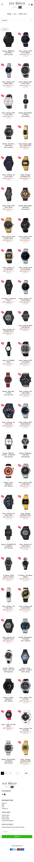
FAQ (3, 806)
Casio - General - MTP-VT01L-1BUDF (25, 51)
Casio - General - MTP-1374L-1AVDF (25, 237)
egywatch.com (18, 845)
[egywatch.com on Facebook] (2, 794)
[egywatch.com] (17, 4)
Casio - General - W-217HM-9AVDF (8, 268)
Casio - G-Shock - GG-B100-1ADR (8, 423)
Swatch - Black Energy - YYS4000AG (8, 760)
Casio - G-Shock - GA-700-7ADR (25, 729)
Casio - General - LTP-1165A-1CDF (8, 607)
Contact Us (5, 808)
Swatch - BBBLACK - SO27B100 (8, 51)
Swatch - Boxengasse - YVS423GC (25, 638)
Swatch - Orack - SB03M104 (9, 483)
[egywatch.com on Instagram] (4, 794)
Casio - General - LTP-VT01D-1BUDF (25, 299)
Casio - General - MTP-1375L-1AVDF (25, 82)
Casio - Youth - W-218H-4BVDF (8, 725)
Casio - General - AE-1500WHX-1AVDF (8, 638)
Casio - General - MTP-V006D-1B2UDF (25, 423)
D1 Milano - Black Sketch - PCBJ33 (8, 576)
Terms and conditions (7, 820)
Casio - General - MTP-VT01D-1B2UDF (25, 268)
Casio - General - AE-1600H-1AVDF (25, 545)
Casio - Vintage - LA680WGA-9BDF (25, 760)
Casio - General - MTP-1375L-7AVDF (8, 113)
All (15, 14)
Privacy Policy (5, 815)
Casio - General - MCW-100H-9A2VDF (26, 326)
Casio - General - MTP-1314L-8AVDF (25, 361)
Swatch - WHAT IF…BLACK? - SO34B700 (8, 454)
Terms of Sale (5, 818)
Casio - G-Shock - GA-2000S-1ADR (8, 514)
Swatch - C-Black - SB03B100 (8, 698)
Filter (4, 29)
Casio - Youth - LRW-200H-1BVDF (8, 206)
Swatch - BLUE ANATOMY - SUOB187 (25, 669)
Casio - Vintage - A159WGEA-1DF (26, 175)
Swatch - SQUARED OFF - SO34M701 (8, 545)
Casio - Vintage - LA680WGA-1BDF (25, 514)
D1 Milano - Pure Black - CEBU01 (25, 576)
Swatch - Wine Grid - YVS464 (8, 392)
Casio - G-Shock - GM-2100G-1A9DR (25, 607)
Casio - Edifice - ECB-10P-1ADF (25, 698)
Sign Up (17, 836)
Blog (3, 805)
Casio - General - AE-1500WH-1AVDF (8, 330)
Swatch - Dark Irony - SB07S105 (8, 144)
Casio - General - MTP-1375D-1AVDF (25, 483)
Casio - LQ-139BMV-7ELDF (8, 361)
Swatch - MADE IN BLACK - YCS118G (8, 669)
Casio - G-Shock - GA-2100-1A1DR (8, 175)
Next (26, 773)
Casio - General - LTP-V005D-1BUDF (8, 82)
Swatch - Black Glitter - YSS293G (25, 113)
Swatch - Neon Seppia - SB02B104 (25, 206)
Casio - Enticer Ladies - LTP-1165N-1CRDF (25, 144)
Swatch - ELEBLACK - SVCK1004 (25, 454)
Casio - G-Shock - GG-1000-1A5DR (25, 392)
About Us (4, 803)
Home (9, 14)
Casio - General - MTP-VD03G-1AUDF (8, 237)
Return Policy (5, 817)
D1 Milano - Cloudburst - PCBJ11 (8, 299)
